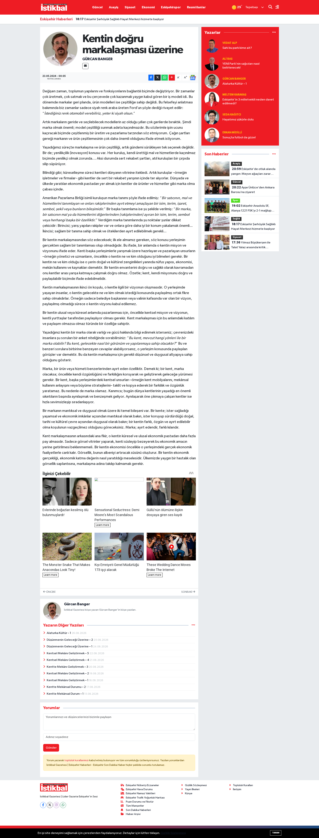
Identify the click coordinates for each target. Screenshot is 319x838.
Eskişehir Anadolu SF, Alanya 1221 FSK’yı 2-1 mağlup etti (251, 208)
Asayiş (113, 7)
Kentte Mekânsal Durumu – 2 (66, 687)
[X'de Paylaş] (157, 78)
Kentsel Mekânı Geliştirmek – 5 (68, 653)
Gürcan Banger (97, 59)
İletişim (237, 789)
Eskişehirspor (171, 7)
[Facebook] (43, 805)
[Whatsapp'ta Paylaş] (164, 78)
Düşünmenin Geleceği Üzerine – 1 (70, 646)
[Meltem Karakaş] (212, 99)
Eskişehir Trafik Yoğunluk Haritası (145, 797)
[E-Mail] (85, 66)
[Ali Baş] (212, 63)
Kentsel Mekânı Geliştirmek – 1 (68, 680)
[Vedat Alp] (212, 45)
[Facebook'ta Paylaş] (151, 78)
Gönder (51, 747)
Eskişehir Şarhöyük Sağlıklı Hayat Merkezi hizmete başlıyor (120, 19)
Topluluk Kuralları (243, 785)
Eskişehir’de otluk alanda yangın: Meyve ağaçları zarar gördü (253, 171)
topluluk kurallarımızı (76, 760)
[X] (50, 805)
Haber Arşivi (133, 814)
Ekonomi (148, 7)
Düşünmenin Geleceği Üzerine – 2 (70, 639)
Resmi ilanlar (196, 7)
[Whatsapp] (63, 805)
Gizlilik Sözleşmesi (196, 785)
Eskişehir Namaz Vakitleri (140, 793)
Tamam (275, 833)
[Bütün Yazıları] (193, 625)
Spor (236, 200)
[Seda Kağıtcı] (212, 117)
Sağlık (236, 219)
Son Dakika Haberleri (138, 810)
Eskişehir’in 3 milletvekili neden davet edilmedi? (248, 101)
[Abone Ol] (193, 77)
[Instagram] (56, 805)
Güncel (97, 7)
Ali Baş (227, 58)
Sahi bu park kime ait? (237, 48)
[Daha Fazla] (172, 78)
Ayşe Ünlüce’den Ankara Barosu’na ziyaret (253, 190)
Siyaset (130, 7)
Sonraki (187, 591)
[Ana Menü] (275, 7)
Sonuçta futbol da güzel (239, 137)
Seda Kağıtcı (231, 114)
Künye (188, 793)
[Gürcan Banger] (60, 48)
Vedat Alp (229, 43)
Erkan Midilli (232, 132)
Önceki (50, 591)
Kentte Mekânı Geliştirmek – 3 (68, 666)
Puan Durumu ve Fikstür (140, 801)
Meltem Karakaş (234, 94)
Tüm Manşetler (135, 805)
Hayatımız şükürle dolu (238, 119)
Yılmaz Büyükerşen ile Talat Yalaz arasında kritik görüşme (250, 245)
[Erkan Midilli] (212, 134)
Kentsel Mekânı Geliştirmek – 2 (68, 673)
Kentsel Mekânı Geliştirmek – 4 (68, 660)
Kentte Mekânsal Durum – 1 (65, 693)
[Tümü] (274, 32)
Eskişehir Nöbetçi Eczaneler (142, 785)
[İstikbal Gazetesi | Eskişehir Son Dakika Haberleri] (54, 7)
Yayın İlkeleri (192, 789)
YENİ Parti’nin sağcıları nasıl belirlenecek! (241, 65)
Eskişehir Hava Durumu (139, 789)
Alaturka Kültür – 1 (59, 633)
